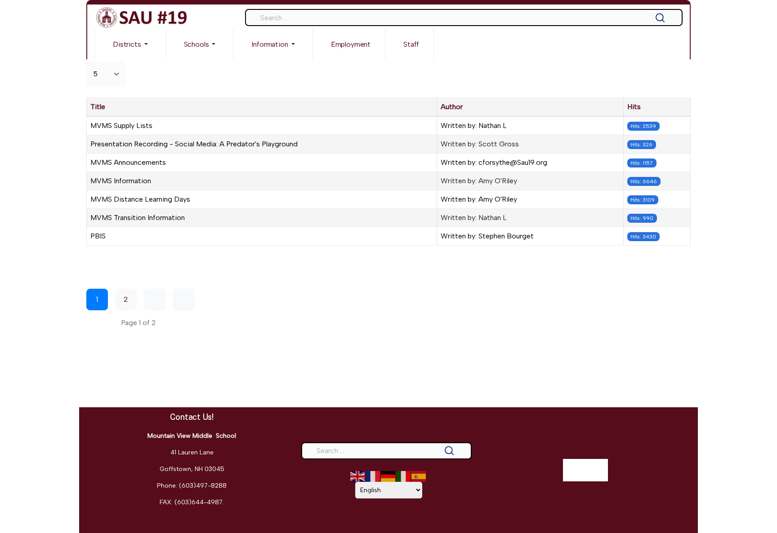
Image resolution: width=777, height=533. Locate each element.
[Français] (373, 476)
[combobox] (464, 17)
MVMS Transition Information (137, 217)
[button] (130, 43)
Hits (634, 106)
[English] (358, 476)
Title (97, 106)
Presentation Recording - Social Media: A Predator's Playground (194, 144)
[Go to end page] (183, 299)
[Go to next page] (154, 299)
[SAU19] (141, 17)
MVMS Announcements (128, 162)
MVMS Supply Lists (121, 125)
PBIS (98, 236)
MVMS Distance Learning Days (140, 199)
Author (452, 106)
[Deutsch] (388, 476)
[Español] (419, 476)
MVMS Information (120, 180)
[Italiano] (403, 476)
